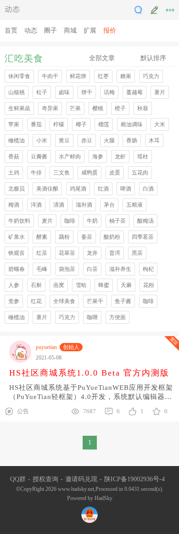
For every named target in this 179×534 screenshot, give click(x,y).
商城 (70, 30)
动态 (12, 8)
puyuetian (46, 347)
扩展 (90, 30)
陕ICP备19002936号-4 (134, 479)
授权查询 (45, 479)
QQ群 (18, 479)
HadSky (103, 498)
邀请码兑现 (81, 479)
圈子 (50, 30)
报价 (109, 30)
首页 (11, 30)
